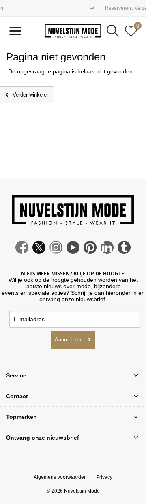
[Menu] (15, 31)
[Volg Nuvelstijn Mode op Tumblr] (124, 252)
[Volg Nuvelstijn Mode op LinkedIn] (107, 252)
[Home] (73, 30)
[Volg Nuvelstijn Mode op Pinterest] (90, 252)
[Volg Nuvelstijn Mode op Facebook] (21, 252)
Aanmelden (68, 340)
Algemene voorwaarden (60, 477)
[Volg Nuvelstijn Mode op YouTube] (73, 252)
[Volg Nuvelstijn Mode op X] (38, 252)
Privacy (104, 477)
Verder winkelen (31, 95)
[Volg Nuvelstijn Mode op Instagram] (55, 252)
